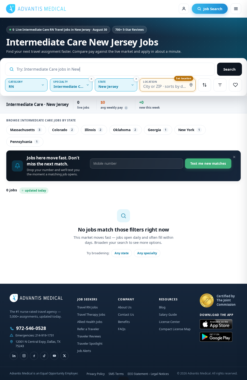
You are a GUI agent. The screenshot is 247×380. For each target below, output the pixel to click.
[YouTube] (54, 356)
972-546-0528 (31, 328)
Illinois (93, 129)
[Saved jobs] (235, 84)
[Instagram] (24, 356)
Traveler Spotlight (90, 343)
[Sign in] (184, 9)
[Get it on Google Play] (216, 337)
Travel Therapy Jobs (91, 314)
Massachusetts (25, 129)
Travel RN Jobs (87, 307)
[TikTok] (44, 356)
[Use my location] (191, 85)
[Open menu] (236, 8)
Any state (122, 253)
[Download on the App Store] (216, 324)
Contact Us (126, 314)
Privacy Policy (96, 374)
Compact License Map (175, 329)
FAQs (121, 329)
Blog (162, 307)
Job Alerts (84, 351)
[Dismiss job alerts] (234, 157)
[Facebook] (34, 356)
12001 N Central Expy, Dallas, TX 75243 (38, 343)
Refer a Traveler (88, 329)
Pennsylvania (24, 141)
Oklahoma (124, 129)
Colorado (62, 129)
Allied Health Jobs (89, 322)
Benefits (124, 322)
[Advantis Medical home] (36, 9)
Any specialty (147, 253)
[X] (64, 356)
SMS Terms (116, 374)
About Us (124, 307)
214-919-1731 (44, 335)
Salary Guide (168, 314)
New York (189, 129)
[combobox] (114, 69)
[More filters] (219, 84)
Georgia (157, 129)
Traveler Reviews (89, 336)
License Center (169, 322)
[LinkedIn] (14, 356)
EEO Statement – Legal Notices (148, 374)
